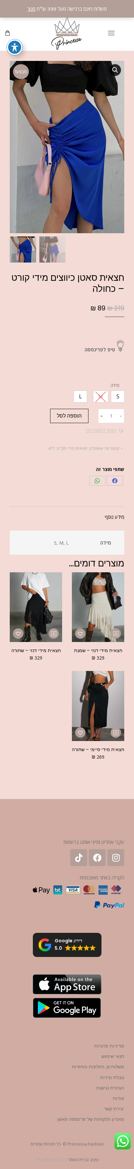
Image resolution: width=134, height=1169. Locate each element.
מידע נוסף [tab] (114, 517)
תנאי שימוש (112, 1056)
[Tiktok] (78, 857)
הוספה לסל (69, 416)
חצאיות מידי (77, 448)
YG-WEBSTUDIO (51, 1159)
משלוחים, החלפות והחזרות (98, 1066)
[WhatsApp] (97, 481)
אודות (118, 1098)
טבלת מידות (112, 1077)
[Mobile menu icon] (111, 33)
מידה (115, 385)
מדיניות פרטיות (109, 1046)
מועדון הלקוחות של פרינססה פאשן (90, 1119)
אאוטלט (96, 448)
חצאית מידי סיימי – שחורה (98, 749)
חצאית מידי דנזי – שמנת (98, 650)
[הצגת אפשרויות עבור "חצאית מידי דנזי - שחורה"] (53, 633)
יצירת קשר (114, 1108)
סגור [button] (31, 9)
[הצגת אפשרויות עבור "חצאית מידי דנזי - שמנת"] (116, 633)
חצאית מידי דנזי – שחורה (36, 650)
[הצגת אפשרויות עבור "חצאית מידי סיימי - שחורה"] (116, 732)
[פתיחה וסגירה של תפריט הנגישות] (14, 47)
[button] (115, 70)
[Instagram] (115, 857)
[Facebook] (115, 481)
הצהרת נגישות (110, 1088)
